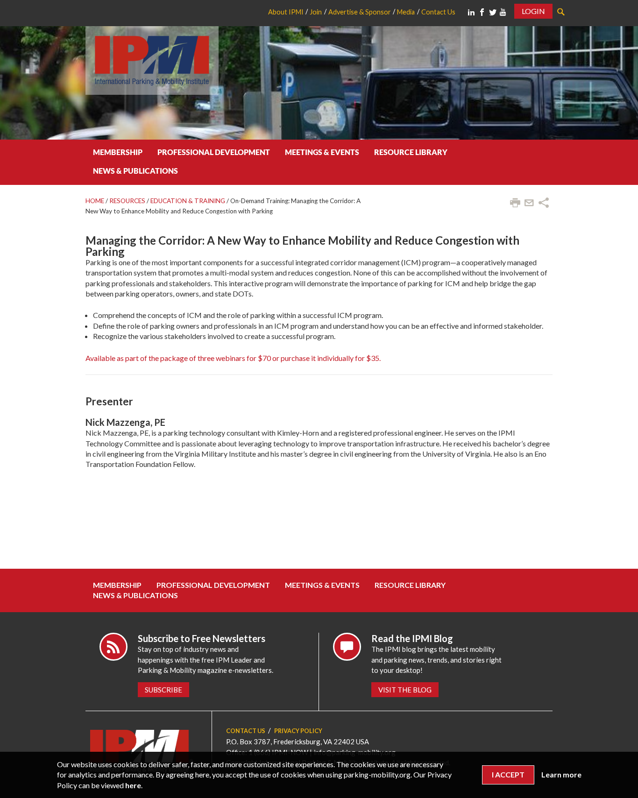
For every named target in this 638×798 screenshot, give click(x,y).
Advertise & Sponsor (359, 12)
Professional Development (213, 152)
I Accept (508, 774)
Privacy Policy (298, 730)
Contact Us (438, 12)
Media (406, 12)
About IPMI (286, 12)
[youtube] (503, 12)
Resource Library (410, 152)
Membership (117, 152)
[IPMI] (152, 59)
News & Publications (135, 170)
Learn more (561, 774)
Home (94, 201)
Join (316, 12)
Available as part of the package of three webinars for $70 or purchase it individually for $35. (233, 357)
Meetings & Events (322, 152)
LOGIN (533, 11)
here (133, 785)
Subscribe (163, 689)
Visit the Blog (405, 689)
